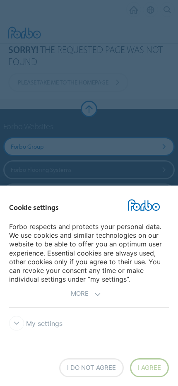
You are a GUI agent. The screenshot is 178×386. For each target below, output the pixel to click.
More (80, 293)
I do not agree (91, 368)
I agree (149, 368)
